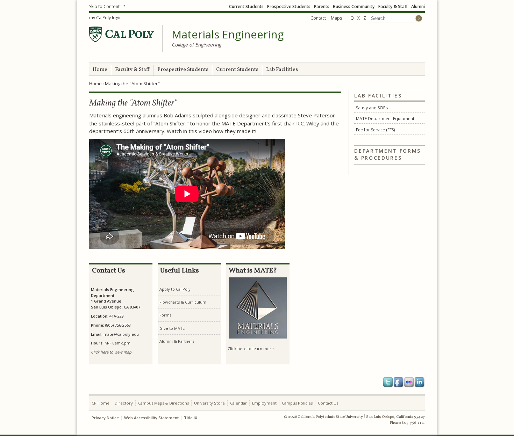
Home (100, 69)
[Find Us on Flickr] (409, 382)
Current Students (246, 6)
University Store (209, 403)
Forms (165, 315)
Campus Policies (297, 403)
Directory (124, 403)
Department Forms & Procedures (387, 154)
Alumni (418, 6)
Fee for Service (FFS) (375, 130)
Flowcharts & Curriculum (182, 302)
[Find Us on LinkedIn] (419, 382)
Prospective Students (288, 6)
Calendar (238, 403)
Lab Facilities (282, 69)
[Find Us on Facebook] (398, 382)
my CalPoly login (105, 18)
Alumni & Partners (176, 341)
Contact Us (328, 403)
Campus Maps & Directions (163, 403)
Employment (264, 403)
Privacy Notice (105, 417)
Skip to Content (104, 6)
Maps (336, 18)
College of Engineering (196, 44)
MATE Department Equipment (385, 119)
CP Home (100, 403)
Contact (318, 18)
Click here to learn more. (251, 348)
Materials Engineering (228, 34)
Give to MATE (172, 328)
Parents (321, 6)
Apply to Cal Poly (175, 289)
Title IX (190, 417)
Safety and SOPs (372, 108)
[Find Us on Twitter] (388, 382)
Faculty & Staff (393, 6)
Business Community (354, 6)
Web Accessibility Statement (151, 417)
